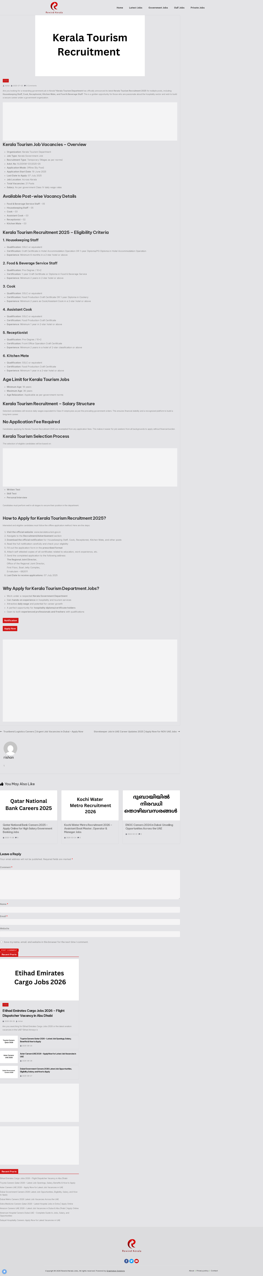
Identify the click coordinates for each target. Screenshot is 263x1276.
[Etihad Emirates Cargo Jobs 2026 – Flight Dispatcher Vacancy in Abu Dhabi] (39, 979)
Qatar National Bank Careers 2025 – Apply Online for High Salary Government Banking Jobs (27, 828)
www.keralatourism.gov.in (47, 532)
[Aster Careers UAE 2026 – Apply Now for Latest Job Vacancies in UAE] (9, 1057)
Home (120, 7)
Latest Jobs (135, 7)
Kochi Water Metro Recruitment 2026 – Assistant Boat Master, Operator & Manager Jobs (88, 828)
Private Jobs (198, 7)
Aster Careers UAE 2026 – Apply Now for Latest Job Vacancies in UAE (48, 1055)
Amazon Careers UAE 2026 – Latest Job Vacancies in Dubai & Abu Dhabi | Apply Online (39, 1208)
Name (4, 904)
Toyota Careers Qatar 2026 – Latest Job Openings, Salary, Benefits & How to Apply (45, 1040)
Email (4, 916)
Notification (10, 620)
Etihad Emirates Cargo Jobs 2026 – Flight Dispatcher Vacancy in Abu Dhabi (33, 1013)
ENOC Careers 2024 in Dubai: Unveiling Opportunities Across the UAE (149, 826)
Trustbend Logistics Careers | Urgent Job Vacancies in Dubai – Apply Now (43, 731)
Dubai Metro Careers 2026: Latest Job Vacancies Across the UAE (29, 1199)
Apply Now (10, 628)
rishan (7, 86)
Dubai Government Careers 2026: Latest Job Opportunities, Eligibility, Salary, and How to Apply (46, 1070)
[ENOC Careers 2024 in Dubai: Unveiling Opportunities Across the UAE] (151, 792)
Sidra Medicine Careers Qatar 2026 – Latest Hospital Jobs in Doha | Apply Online (36, 1204)
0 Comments (31, 86)
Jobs (6, 80)
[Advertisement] (90, 121)
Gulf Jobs (179, 7)
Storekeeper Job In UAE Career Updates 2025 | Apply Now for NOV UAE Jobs (135, 731)
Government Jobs (158, 7)
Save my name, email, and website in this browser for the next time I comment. (46, 942)
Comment (6, 867)
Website (4, 928)
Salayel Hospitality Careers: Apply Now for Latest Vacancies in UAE (30, 1220)
